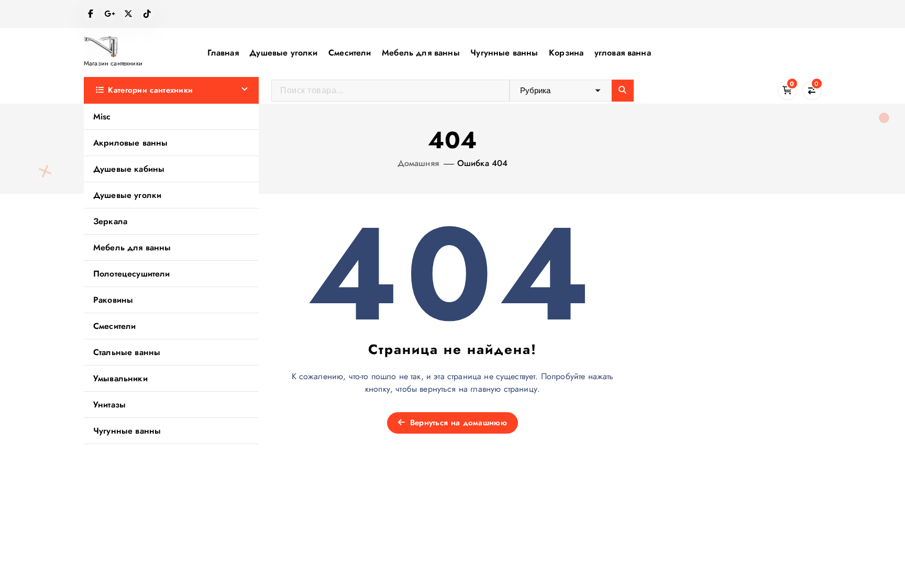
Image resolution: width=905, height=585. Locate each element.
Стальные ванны (126, 352)
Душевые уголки (283, 53)
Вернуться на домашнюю (457, 422)
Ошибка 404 (482, 163)
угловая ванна (622, 53)
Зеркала (110, 221)
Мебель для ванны (421, 53)
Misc (102, 117)
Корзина (566, 53)
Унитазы (109, 405)
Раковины (113, 300)
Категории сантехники (150, 90)
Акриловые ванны (130, 143)
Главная (223, 53)
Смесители (349, 53)
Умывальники (120, 378)
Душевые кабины (128, 169)
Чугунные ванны (504, 53)
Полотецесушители (131, 274)
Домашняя (418, 163)
